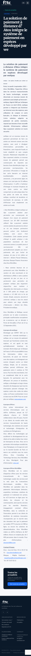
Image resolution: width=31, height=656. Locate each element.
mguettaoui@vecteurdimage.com (15, 558)
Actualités (19, 622)
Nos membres (5, 624)
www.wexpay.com (20, 399)
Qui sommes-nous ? (7, 620)
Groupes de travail (7, 622)
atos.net (16, 463)
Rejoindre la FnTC (6, 627)
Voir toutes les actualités (17, 584)
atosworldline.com (9, 542)
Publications (20, 620)
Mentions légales (6, 652)
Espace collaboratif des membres (8, 639)
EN (23, 3)
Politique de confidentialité (20, 652)
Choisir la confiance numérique (7, 635)
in (7, 612)
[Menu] (27, 2)
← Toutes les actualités (9, 10)
